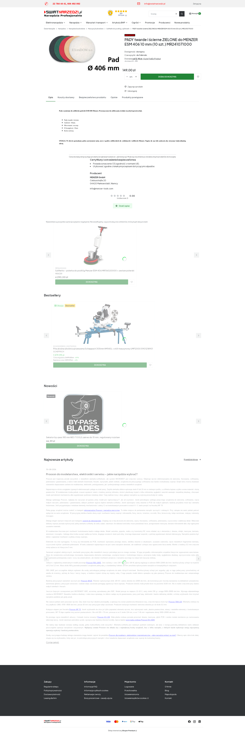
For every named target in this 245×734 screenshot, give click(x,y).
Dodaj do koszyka (167, 77)
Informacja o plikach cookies (96, 690)
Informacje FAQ (90, 686)
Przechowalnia (131, 690)
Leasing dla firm (50, 698)
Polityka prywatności (53, 690)
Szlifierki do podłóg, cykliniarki (117, 29)
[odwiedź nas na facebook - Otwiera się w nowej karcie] (189, 721)
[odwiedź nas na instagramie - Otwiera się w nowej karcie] (194, 721)
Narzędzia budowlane (77, 29)
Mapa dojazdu (171, 694)
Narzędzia (62, 29)
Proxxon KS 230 (103, 617)
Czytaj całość (52, 642)
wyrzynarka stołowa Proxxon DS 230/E (140, 620)
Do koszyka (91, 282)
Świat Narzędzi (49, 29)
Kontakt (168, 698)
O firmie (168, 686)
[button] (182, 13)
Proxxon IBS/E (86, 581)
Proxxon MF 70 (75, 609)
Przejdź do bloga (191, 459)
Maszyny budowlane (95, 29)
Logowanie (129, 686)
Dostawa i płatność (52, 694)
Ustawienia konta (132, 694)
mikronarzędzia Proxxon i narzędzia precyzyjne (102, 510)
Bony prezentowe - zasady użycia (98, 698)
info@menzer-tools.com (101, 188)
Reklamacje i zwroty (92, 694)
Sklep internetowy (121, 731)
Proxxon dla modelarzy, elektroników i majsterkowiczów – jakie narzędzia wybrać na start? (142, 635)
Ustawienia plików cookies (136, 698)
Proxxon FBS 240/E (93, 563)
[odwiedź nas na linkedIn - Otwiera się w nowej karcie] (199, 721)
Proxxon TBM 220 (175, 602)
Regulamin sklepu (51, 686)
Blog (167, 690)
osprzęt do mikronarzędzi (92, 521)
